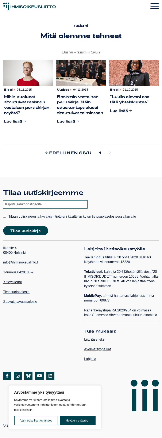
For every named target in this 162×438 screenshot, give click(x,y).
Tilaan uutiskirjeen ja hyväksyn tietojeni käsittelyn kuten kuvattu (72, 216)
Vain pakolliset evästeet (36, 420)
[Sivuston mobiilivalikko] (154, 6)
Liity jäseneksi (94, 339)
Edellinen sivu (70, 152)
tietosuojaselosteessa (108, 216)
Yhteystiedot (12, 282)
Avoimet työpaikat (97, 349)
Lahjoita (90, 359)
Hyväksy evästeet (77, 420)
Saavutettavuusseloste (20, 301)
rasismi (82, 52)
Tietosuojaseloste (16, 292)
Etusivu (67, 52)
